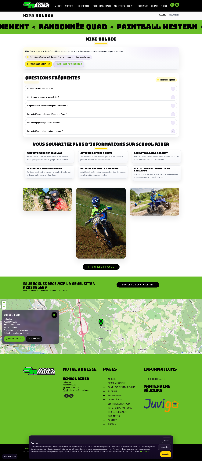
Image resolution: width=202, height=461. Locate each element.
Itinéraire (35, 339)
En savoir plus (145, 451)
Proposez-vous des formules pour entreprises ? (47, 106)
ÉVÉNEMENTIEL (115, 395)
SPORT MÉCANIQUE (116, 383)
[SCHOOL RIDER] (39, 370)
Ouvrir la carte (15, 339)
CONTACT (154, 6)
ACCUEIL (58, 6)
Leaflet (185, 353)
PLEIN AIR (112, 391)
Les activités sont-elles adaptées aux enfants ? (47, 114)
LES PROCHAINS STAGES (101, 6)
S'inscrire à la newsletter (138, 285)
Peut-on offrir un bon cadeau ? (40, 89)
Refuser (166, 440)
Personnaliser (164, 447)
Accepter (165, 454)
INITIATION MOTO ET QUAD (120, 408)
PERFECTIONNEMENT (117, 412)
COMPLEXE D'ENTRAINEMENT (121, 387)
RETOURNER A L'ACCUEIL (101, 267)
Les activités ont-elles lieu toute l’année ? (45, 131)
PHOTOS (164, 6)
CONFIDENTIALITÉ (156, 379)
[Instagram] (177, 5)
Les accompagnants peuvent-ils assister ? (44, 123)
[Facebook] (172, 5)
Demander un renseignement (69, 64)
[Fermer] (54, 315)
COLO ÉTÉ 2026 (83, 6)
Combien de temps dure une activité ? (43, 97)
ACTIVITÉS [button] (69, 6)
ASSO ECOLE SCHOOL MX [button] (124, 6)
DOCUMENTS (143, 6)
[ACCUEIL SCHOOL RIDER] (36, 4)
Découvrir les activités (38, 64)
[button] (101, 322)
